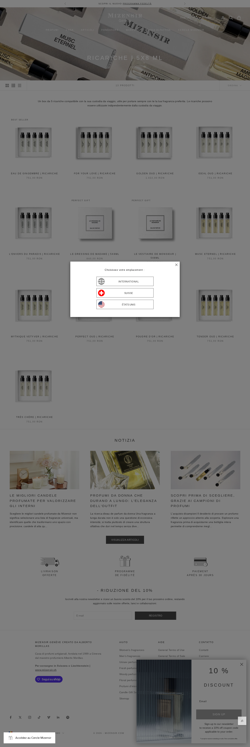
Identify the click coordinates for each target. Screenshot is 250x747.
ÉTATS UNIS (128, 304)
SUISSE (128, 292)
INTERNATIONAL (128, 281)
